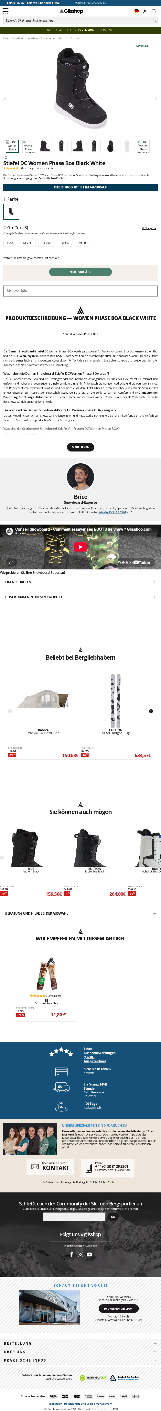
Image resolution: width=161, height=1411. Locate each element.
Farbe (10, 199)
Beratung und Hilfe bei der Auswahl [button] (36, 913)
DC (5, 157)
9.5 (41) (82, 242)
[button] (80, 582)
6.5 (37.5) (27, 242)
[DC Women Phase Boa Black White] (80, 89)
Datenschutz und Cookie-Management (88, 1403)
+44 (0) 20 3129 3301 (112, 512)
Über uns (15, 1352)
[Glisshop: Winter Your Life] (71, 11)
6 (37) (9, 242)
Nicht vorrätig (80, 272)
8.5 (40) (65, 242)
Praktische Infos (25, 1360)
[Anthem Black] (31, 847)
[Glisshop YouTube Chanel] (89, 1255)
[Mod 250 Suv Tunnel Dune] (43, 701)
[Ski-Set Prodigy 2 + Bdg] (115, 701)
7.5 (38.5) (46, 242)
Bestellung (18, 1343)
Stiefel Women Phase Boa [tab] (80, 334)
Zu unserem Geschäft (118, 1308)
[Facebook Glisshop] (71, 1255)
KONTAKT (55, 1168)
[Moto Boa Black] (94, 847)
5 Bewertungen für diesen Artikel (37, 168)
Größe (15, 227)
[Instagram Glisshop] (80, 1255)
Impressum (55, 1403)
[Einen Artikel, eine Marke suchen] (154, 20)
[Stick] (46, 973)
